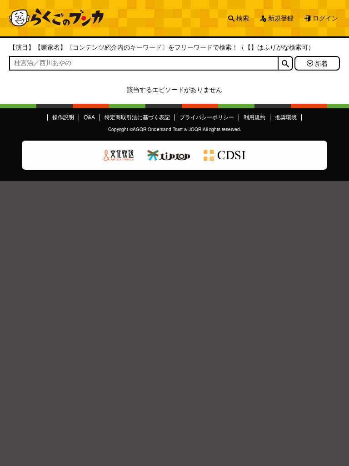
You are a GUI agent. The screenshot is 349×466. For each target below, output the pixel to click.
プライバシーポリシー (206, 117)
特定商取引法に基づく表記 (137, 117)
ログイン (325, 18)
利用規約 (254, 117)
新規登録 (281, 18)
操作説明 (63, 117)
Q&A (89, 117)
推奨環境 (286, 117)
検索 (242, 18)
